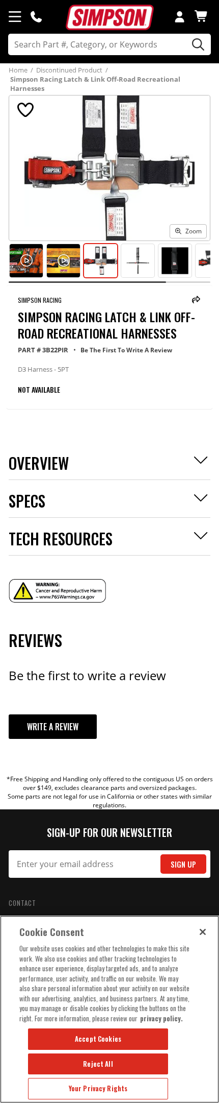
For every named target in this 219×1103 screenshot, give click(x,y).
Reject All (98, 1064)
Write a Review (52, 727)
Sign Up (183, 864)
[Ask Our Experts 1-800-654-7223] (36, 16)
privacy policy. (161, 1018)
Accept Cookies (98, 1039)
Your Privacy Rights (98, 1088)
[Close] (202, 932)
